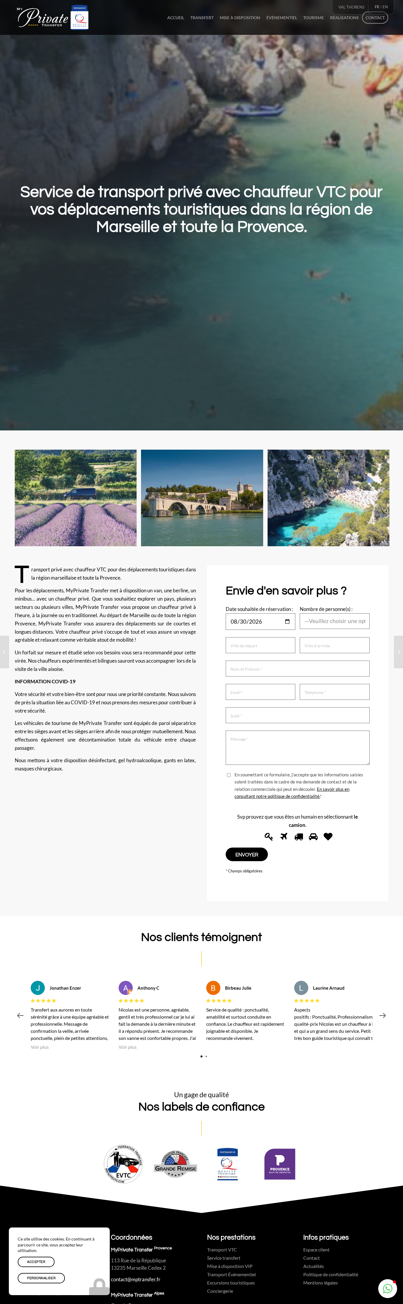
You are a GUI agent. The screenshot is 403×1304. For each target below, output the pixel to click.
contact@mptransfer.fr (135, 1279)
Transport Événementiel (231, 1274)
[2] (283, 837)
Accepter (36, 1262)
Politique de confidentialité (330, 1274)
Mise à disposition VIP (230, 1266)
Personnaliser (41, 1278)
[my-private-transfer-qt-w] (53, 17)
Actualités (313, 1266)
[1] (268, 837)
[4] (312, 837)
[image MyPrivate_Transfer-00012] (78, 500)
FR (377, 6)
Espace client (316, 1249)
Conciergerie (220, 1291)
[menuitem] (175, 17)
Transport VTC (222, 1249)
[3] (297, 837)
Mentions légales (320, 1282)
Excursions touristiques (231, 1282)
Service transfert (223, 1258)
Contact (311, 1258)
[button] (387, 1288)
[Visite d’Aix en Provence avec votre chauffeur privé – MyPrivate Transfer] (398, 652)
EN (385, 6)
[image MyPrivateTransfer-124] (204, 500)
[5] (327, 837)
